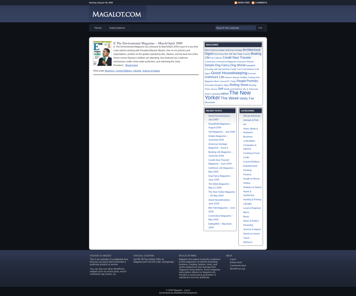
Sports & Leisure (251, 233)
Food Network (248, 69)
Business (109, 71)
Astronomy (219, 54)
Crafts (246, 157)
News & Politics (251, 221)
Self (220, 89)
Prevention (209, 85)
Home (98, 27)
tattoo (225, 93)
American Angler (217, 50)
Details (209, 65)
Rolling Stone (239, 85)
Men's (246, 212)
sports (182, 267)
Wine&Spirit (210, 102)
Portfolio (252, 81)
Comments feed (238, 265)
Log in (233, 259)
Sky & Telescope (250, 89)
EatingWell (250, 65)
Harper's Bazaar (232, 77)
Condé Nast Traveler (237, 57)
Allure (207, 50)
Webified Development (185, 293)
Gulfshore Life (214, 77)
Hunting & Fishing (252, 199)
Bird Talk (228, 54)
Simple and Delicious (233, 89)
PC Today (231, 81)
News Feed (244, 2)
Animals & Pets (250, 120)
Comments (261, 2)
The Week (230, 98)
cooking (193, 264)
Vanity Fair (246, 98)
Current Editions (124, 71)
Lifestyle (137, 71)
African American (251, 116)
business (183, 264)
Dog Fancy (222, 65)
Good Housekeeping (229, 73)
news (209, 264)
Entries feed (236, 262)
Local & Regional (252, 208)
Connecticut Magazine (226, 61)
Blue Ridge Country (241, 54)
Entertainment (250, 166)
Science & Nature (151, 71)
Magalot (178, 290)
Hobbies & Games (252, 187)
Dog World (237, 65)
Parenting (248, 225)
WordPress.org (237, 268)
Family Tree (235, 69)
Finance (247, 174)
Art (244, 124)
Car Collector (216, 58)
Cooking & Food (251, 153)
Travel (246, 238)
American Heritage (233, 50)
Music (246, 216)
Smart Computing (212, 94)
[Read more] (131, 65)
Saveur (214, 89)
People (241, 81)
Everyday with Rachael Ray (217, 69)
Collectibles (249, 141)
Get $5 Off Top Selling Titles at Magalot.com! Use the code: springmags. (154, 260)
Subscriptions (117, 27)
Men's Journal (220, 81)
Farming (247, 170)
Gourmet (252, 73)
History (246, 183)
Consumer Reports (245, 61)
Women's (248, 242)
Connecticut (210, 61)
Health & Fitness (251, 178)
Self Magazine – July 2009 (221, 132)
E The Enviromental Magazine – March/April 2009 (147, 43)
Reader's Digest (222, 85)
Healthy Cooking (247, 77)
